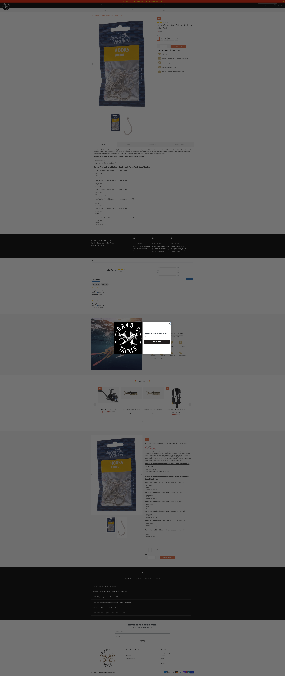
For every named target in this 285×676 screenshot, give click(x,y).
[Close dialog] (169, 323)
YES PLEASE (157, 341)
